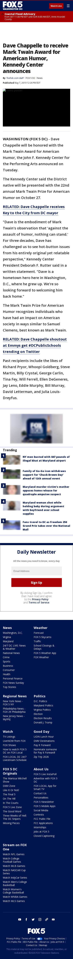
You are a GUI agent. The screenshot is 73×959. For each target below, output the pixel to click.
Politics (39, 696)
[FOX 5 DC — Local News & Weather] (13, 5)
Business (8, 665)
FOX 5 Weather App (45, 653)
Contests (39, 814)
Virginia (7, 637)
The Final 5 (9, 794)
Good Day (41, 731)
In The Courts (10, 803)
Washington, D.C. (13, 632)
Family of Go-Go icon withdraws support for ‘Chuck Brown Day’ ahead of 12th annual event (44, 474)
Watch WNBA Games (15, 896)
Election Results (43, 718)
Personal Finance (13, 678)
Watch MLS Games (14, 901)
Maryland (8, 641)
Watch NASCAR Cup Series (14, 871)
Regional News (15, 696)
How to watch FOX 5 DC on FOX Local (15, 751)
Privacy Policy (40, 599)
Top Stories (9, 687)
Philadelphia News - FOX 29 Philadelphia (14, 710)
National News (11, 653)
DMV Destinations (44, 741)
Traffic (37, 641)
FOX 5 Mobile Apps (44, 806)
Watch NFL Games (13, 854)
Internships (40, 827)
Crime (6, 657)
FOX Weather (41, 657)
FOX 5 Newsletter (44, 801)
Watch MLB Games (14, 866)
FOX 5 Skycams (42, 637)
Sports (6, 661)
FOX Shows (9, 745)
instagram (40, 919)
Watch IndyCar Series (15, 877)
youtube (20, 919)
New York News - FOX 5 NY (13, 702)
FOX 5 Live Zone (12, 807)
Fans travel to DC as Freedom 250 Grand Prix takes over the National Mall (46, 525)
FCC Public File (42, 818)
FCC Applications (43, 823)
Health (6, 674)
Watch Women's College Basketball (13, 891)
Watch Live (56, 6)
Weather (40, 628)
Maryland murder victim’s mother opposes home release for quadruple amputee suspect (46, 490)
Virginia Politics (42, 709)
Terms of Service (39, 602)
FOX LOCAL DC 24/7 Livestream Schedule (15, 758)
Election (38, 714)
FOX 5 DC (30, 78)
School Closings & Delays (44, 647)
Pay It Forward (42, 745)
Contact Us (40, 793)
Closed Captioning (44, 835)
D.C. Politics (40, 701)
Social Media (41, 810)
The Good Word (12, 811)
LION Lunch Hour (44, 736)
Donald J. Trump (43, 722)
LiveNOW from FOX (14, 741)
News (40, 78)
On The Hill (9, 798)
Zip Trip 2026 (41, 756)
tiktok (46, 919)
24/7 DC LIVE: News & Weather (14, 647)
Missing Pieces (11, 823)
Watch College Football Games (12, 860)
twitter (33, 919)
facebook (26, 919)
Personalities (41, 797)
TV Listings (9, 736)
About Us (41, 769)
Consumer (9, 670)
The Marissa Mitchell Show (15, 780)
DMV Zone (9, 786)
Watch (8, 731)
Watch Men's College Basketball (15, 883)
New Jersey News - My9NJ (14, 717)
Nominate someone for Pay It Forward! (45, 751)
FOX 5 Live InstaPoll (45, 774)
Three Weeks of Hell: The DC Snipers (15, 817)
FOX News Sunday (13, 682)
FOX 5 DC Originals (10, 771)
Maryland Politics (43, 705)
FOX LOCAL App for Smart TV (45, 787)
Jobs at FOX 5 (41, 831)
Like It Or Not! (11, 790)
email (53, 919)
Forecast (39, 632)
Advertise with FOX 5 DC (45, 780)
